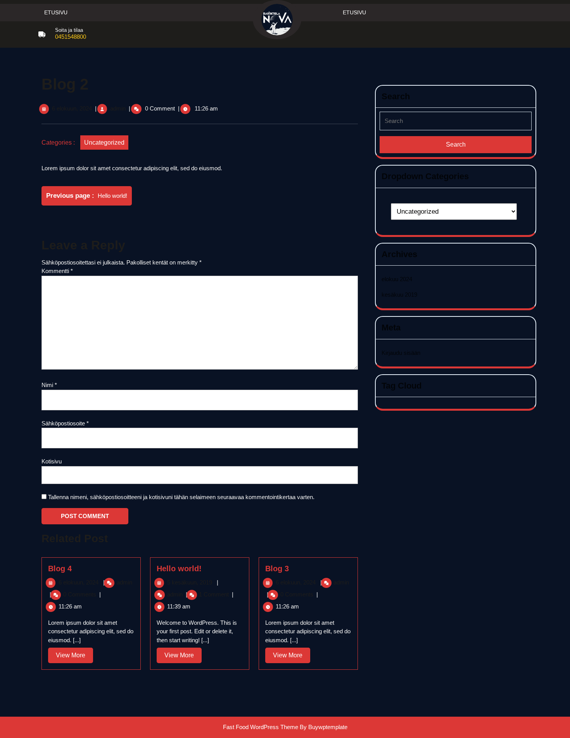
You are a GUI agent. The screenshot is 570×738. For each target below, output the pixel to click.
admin (118, 108)
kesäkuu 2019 (399, 294)
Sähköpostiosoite (65, 423)
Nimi (49, 385)
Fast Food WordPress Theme (260, 727)
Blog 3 (277, 568)
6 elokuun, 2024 (72, 108)
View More (74, 657)
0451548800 (70, 36)
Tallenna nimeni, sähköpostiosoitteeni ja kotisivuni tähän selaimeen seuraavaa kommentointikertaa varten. (181, 497)
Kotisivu (51, 461)
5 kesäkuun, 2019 (189, 582)
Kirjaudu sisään (401, 352)
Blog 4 (60, 568)
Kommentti (57, 271)
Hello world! (179, 568)
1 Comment (214, 594)
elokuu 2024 (397, 279)
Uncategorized (104, 142)
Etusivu (55, 12)
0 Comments (79, 594)
